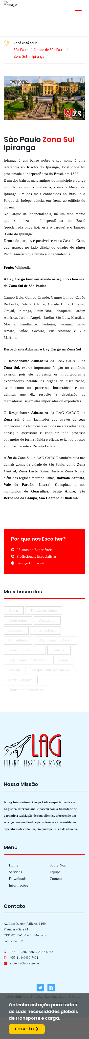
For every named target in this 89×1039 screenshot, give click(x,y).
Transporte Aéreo (43, 610)
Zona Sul (20, 56)
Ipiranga (38, 56)
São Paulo (21, 49)
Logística (16, 630)
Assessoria (47, 620)
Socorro (38, 331)
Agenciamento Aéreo (55, 640)
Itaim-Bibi (43, 311)
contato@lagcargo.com (25, 963)
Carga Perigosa (20, 680)
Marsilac (77, 317)
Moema (9, 324)
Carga (63, 660)
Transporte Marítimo (25, 650)
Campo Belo (13, 297)
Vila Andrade (59, 331)
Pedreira (48, 324)
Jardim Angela (30, 317)
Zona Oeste (50, 471)
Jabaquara (63, 311)
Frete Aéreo (18, 620)
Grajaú (9, 311)
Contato (56, 879)
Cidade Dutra (58, 304)
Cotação (59, 650)
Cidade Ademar (33, 304)
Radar (13, 610)
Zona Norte (74, 471)
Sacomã (66, 324)
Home (13, 865)
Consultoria (18, 640)
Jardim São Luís (56, 317)
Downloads (17, 879)
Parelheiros (28, 324)
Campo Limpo (62, 297)
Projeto (14, 670)
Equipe (55, 872)
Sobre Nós (58, 865)
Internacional (45, 630)
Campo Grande (37, 297)
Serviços (15, 872)
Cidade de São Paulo (49, 49)
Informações (18, 885)
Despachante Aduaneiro (50, 670)
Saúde (23, 331)
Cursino (78, 304)
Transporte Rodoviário (26, 690)
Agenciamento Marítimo (28, 660)
